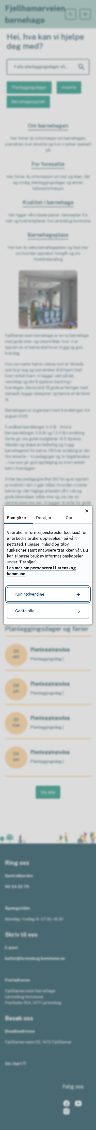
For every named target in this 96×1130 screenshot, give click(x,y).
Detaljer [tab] (44, 517)
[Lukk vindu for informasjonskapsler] (86, 510)
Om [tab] (69, 517)
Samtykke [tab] (16, 517)
